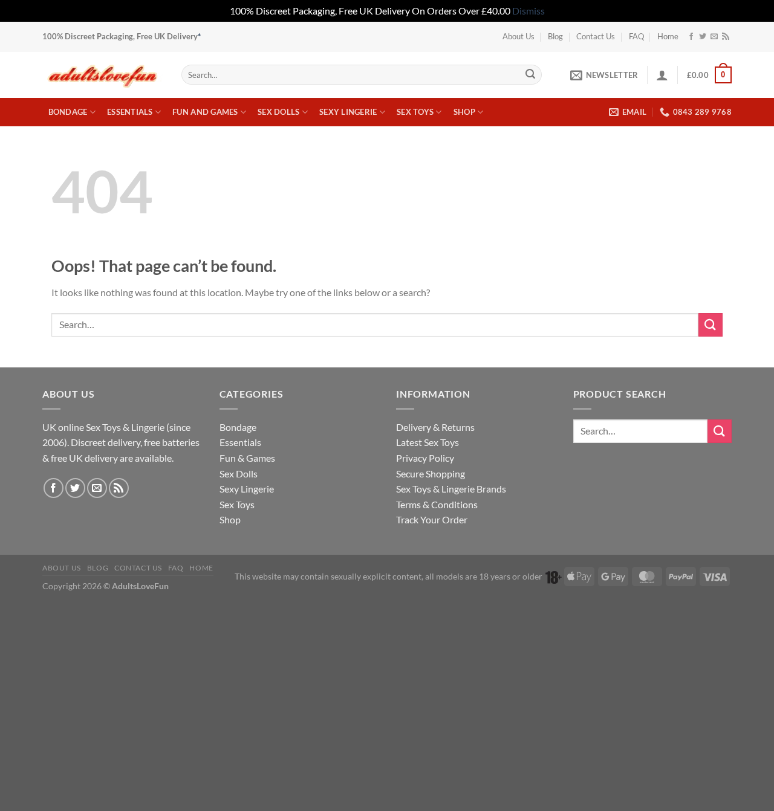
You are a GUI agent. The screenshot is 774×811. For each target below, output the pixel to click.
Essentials (130, 112)
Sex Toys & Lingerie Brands (451, 488)
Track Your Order (431, 519)
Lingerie (147, 427)
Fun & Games (247, 458)
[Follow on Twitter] (702, 37)
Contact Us (595, 36)
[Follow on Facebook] (691, 37)
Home (667, 36)
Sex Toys (415, 112)
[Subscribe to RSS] (725, 37)
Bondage (68, 112)
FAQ (636, 36)
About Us (518, 36)
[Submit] (530, 75)
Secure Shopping (430, 473)
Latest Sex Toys (427, 442)
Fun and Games (205, 112)
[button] (604, 75)
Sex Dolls (278, 112)
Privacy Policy (425, 458)
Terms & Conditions (437, 504)
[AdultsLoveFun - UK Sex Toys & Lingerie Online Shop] (102, 74)
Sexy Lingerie (348, 112)
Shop (464, 112)
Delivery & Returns (435, 427)
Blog (555, 36)
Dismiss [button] (528, 10)
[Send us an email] (714, 37)
